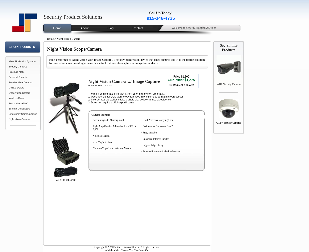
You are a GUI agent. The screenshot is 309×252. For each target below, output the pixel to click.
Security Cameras (18, 66)
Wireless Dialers (17, 98)
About (84, 28)
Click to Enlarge (65, 179)
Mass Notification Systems (22, 61)
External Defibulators (19, 108)
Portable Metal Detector (21, 82)
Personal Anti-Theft (18, 103)
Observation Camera (19, 93)
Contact (137, 28)
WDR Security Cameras (229, 84)
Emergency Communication (23, 114)
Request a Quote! (183, 85)
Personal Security (18, 77)
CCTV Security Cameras (228, 122)
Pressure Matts (17, 72)
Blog (110, 28)
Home (57, 28)
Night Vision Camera (19, 119)
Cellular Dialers (16, 87)
